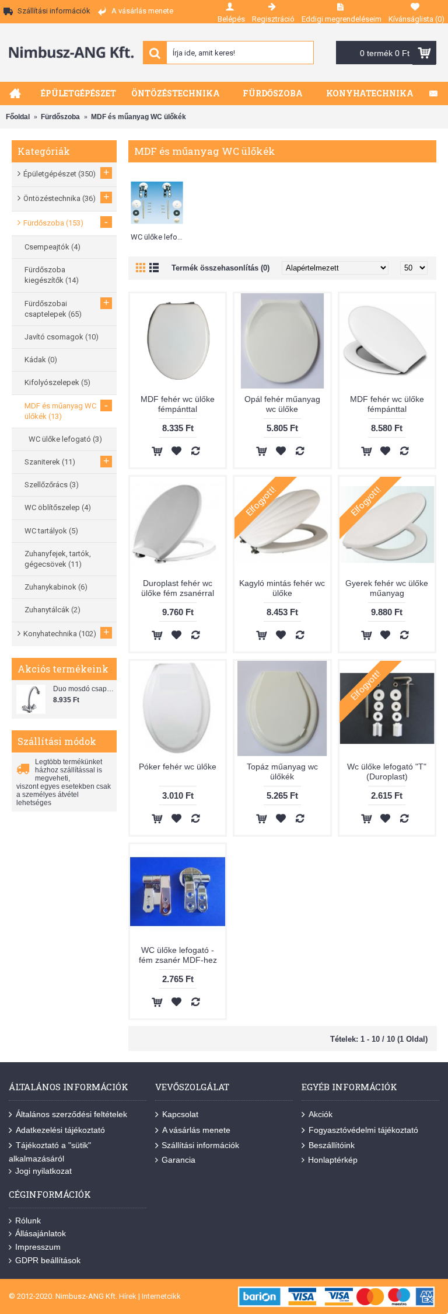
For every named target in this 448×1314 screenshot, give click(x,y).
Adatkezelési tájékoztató (60, 1130)
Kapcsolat (180, 1114)
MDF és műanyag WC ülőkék (138, 117)
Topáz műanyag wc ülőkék (282, 771)
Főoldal (18, 117)
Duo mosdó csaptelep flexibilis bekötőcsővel (83, 689)
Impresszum (38, 1246)
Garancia (178, 1159)
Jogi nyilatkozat (43, 1171)
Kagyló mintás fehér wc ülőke (282, 588)
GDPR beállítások (47, 1260)
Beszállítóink (332, 1145)
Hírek (127, 1296)
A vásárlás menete (196, 1130)
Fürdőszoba (60, 117)
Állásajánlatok (40, 1233)
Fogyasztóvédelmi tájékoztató (363, 1130)
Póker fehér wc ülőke (177, 766)
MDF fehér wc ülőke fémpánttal (178, 404)
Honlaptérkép (333, 1159)
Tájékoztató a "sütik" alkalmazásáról (50, 1151)
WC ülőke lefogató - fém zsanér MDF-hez (178, 955)
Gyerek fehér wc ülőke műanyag (386, 588)
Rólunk (28, 1220)
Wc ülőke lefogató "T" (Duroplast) (386, 771)
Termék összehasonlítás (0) (221, 268)
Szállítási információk (200, 1145)
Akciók (320, 1114)
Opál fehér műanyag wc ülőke (282, 404)
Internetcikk (161, 1296)
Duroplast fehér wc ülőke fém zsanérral (177, 588)
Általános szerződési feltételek (71, 1114)
